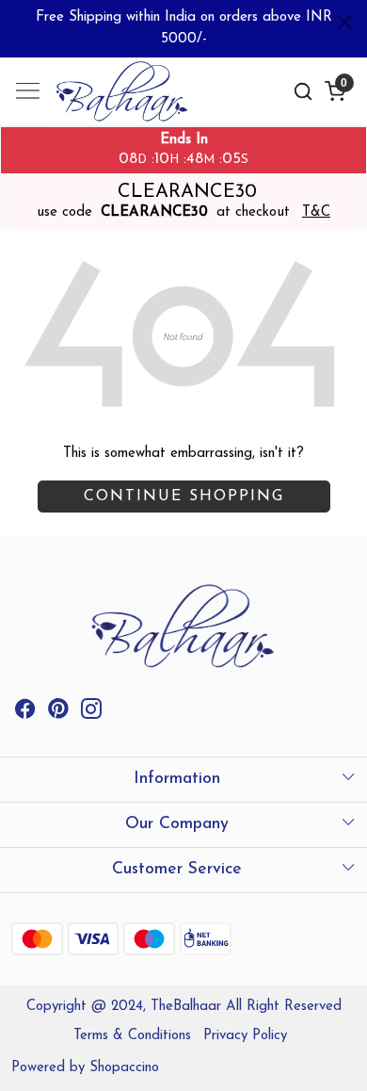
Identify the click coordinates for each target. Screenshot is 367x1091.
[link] (302, 92)
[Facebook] (25, 714)
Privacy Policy (245, 1036)
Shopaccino (124, 1068)
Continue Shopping (184, 496)
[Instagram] (91, 714)
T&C (316, 212)
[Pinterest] (58, 714)
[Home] (128, 94)
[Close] (345, 22)
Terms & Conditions (132, 1036)
